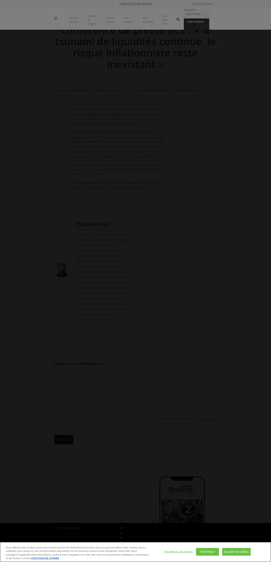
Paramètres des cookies (178, 551)
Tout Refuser (207, 551)
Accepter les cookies (236, 551)
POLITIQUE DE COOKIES (45, 558)
